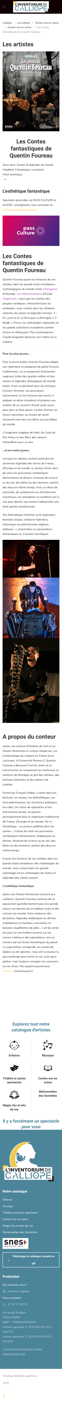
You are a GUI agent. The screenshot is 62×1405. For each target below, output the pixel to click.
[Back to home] (31, 7)
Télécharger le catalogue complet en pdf (33, 1259)
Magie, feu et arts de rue (14, 1107)
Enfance (14, 1055)
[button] (4, 7)
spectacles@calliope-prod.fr (20, 210)
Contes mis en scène (47, 1080)
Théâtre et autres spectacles (14, 1080)
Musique (48, 1055)
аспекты (8, 971)
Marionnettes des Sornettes (48, 1093)
